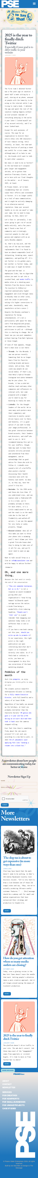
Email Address (6, 787)
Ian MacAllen (15, 1166)
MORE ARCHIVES (7, 1070)
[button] (34, 3)
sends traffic (25, 279)
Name (3, 780)
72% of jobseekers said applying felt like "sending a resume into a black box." (17, 742)
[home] (9, 4)
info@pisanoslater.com (20, 560)
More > (7, 911)
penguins (16, 679)
